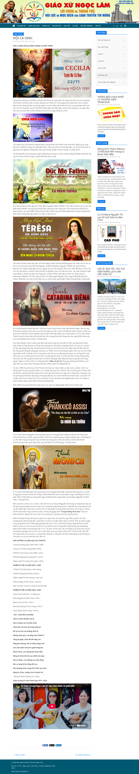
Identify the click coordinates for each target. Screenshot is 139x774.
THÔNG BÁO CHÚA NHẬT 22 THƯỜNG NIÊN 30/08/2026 (110, 99)
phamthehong (116, 104)
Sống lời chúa (34, 26)
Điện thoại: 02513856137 (19, 771)
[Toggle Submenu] (124, 40)
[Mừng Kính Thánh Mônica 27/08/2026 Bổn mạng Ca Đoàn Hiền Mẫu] (111, 160)
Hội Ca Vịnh (19, 755)
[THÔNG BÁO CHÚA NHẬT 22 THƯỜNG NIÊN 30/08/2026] (111, 108)
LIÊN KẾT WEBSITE (86, 26)
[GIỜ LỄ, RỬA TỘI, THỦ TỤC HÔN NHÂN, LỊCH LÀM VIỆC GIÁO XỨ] (111, 280)
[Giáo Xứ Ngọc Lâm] (13, 26)
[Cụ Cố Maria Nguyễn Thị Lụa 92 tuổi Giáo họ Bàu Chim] (111, 226)
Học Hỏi (67, 26)
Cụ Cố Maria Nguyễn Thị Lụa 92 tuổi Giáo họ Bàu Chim (110, 217)
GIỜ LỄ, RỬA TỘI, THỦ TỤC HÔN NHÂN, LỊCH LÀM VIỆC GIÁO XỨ (111, 271)
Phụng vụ (46, 26)
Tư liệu (75, 26)
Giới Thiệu (18, 34)
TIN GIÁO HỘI (56, 26)
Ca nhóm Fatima (84, 755)
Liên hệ (98, 26)
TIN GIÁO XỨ (21, 26)
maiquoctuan (31, 41)
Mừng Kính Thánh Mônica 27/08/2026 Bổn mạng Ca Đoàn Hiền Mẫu (111, 151)
